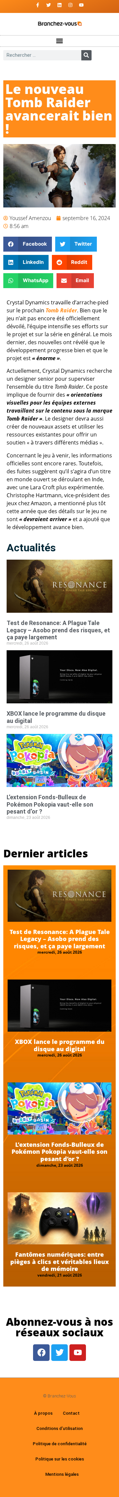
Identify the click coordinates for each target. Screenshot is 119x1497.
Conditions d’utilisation (59, 1428)
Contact (71, 1413)
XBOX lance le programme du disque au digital (59, 1045)
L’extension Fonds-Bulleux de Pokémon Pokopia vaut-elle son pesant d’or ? (50, 804)
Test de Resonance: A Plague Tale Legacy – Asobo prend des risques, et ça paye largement (58, 630)
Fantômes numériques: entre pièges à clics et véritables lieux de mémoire (59, 1261)
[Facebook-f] (37, 5)
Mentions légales (62, 1474)
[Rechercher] (86, 55)
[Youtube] (81, 5)
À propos (43, 1413)
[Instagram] (70, 5)
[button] (59, 41)
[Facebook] (41, 1352)
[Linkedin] (59, 5)
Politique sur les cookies (59, 1459)
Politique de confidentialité (60, 1443)
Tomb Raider (61, 310)
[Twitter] (48, 5)
